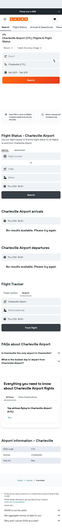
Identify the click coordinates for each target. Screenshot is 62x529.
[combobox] (33, 169)
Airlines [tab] (10, 397)
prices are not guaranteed (14, 502)
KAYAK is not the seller (15, 510)
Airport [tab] (25, 293)
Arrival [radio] (5, 150)
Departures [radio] (19, 150)
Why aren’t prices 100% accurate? (21, 520)
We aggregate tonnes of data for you (22, 515)
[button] (59, 11)
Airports (29, 480)
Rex (9, 417)
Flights (20, 480)
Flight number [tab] (11, 293)
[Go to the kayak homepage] (19, 19)
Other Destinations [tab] (27, 397)
